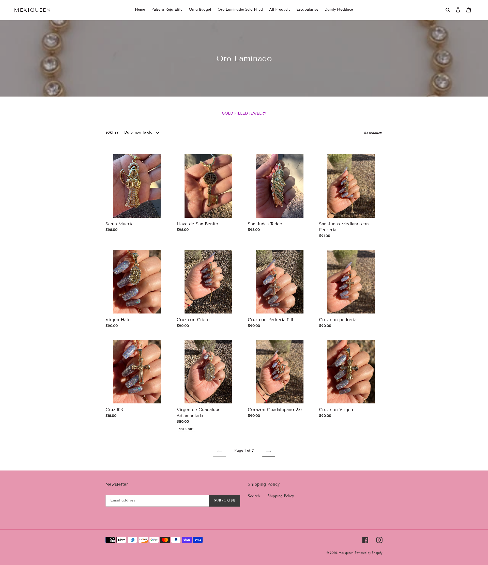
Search (254, 496)
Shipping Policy (280, 496)
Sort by (111, 132)
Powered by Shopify (369, 553)
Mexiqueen (32, 10)
